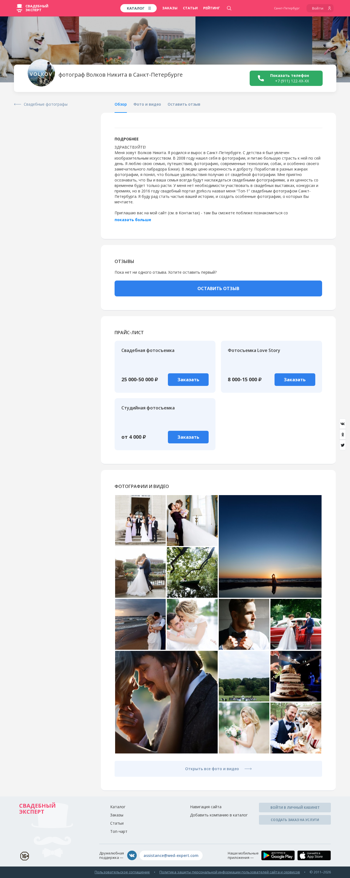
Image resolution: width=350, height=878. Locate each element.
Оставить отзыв (184, 104)
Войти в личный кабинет (295, 807)
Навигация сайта (205, 806)
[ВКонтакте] (342, 423)
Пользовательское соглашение (122, 872)
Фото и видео (147, 104)
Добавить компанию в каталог (219, 815)
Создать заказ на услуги (295, 820)
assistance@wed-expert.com (171, 855)
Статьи (190, 7)
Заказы (169, 7)
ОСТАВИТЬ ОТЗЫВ (218, 288)
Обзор (121, 104)
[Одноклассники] (342, 434)
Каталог (118, 806)
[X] (342, 445)
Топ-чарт (118, 831)
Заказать (188, 380)
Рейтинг (211, 7)
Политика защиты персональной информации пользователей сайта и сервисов (229, 872)
